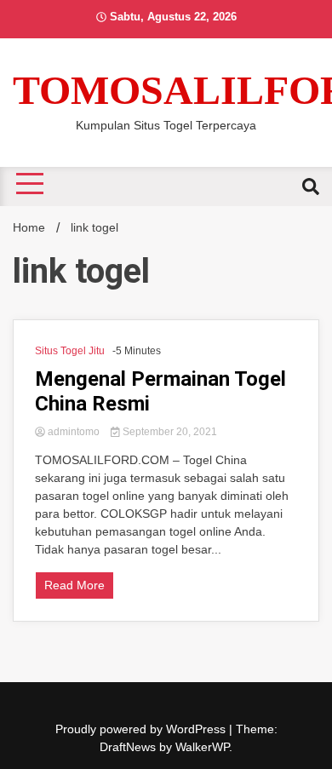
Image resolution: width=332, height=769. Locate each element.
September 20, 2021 (168, 432)
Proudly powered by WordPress (142, 729)
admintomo (73, 432)
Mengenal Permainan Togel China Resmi (160, 391)
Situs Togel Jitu (70, 351)
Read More (74, 585)
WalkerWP (202, 747)
